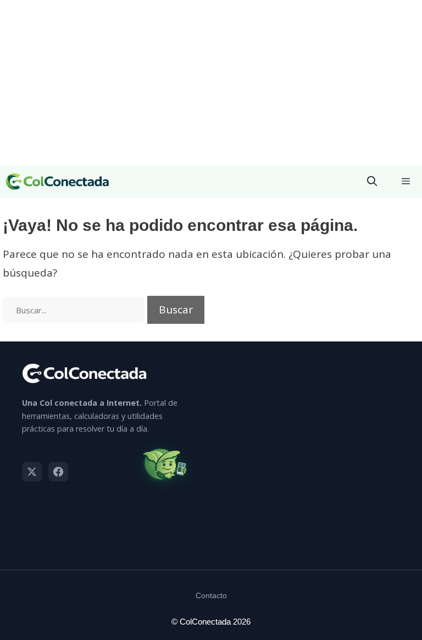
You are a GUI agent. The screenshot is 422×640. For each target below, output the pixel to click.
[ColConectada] (57, 181)
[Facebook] (58, 472)
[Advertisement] (211, 82)
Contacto (211, 595)
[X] (32, 472)
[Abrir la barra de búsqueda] (372, 181)
